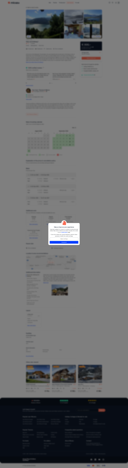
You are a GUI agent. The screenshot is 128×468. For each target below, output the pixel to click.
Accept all (64, 242)
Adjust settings (64, 239)
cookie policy (64, 232)
